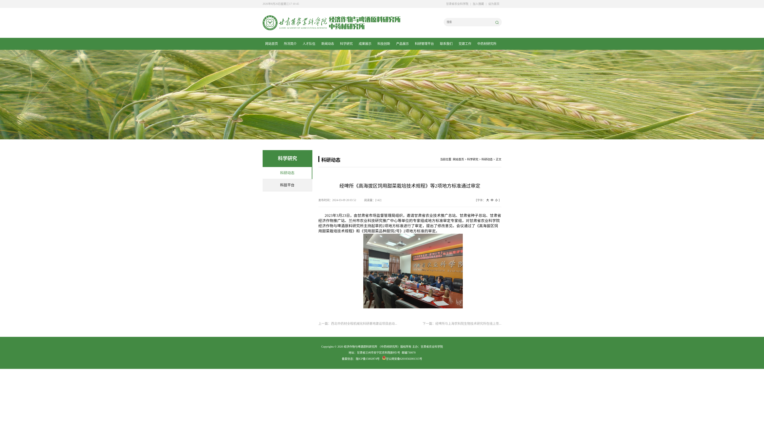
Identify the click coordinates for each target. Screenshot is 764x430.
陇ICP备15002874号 (368, 358)
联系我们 (446, 43)
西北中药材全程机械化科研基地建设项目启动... (364, 323)
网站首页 (271, 43)
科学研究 (346, 43)
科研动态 (487, 159)
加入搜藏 (478, 3)
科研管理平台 (424, 43)
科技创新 (383, 43)
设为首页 (493, 3)
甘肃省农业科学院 (457, 3)
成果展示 (365, 43)
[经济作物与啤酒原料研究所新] (295, 28)
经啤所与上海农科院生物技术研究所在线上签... (468, 323)
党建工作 (465, 43)
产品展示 (402, 43)
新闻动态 (327, 43)
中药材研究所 (486, 43)
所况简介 (290, 43)
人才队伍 (309, 43)
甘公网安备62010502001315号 (404, 358)
